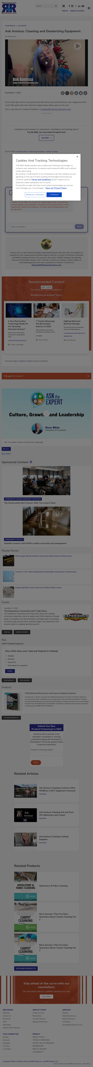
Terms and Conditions (41, 179)
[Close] (77, 156)
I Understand (54, 195)
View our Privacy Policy (56, 188)
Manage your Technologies (35, 195)
